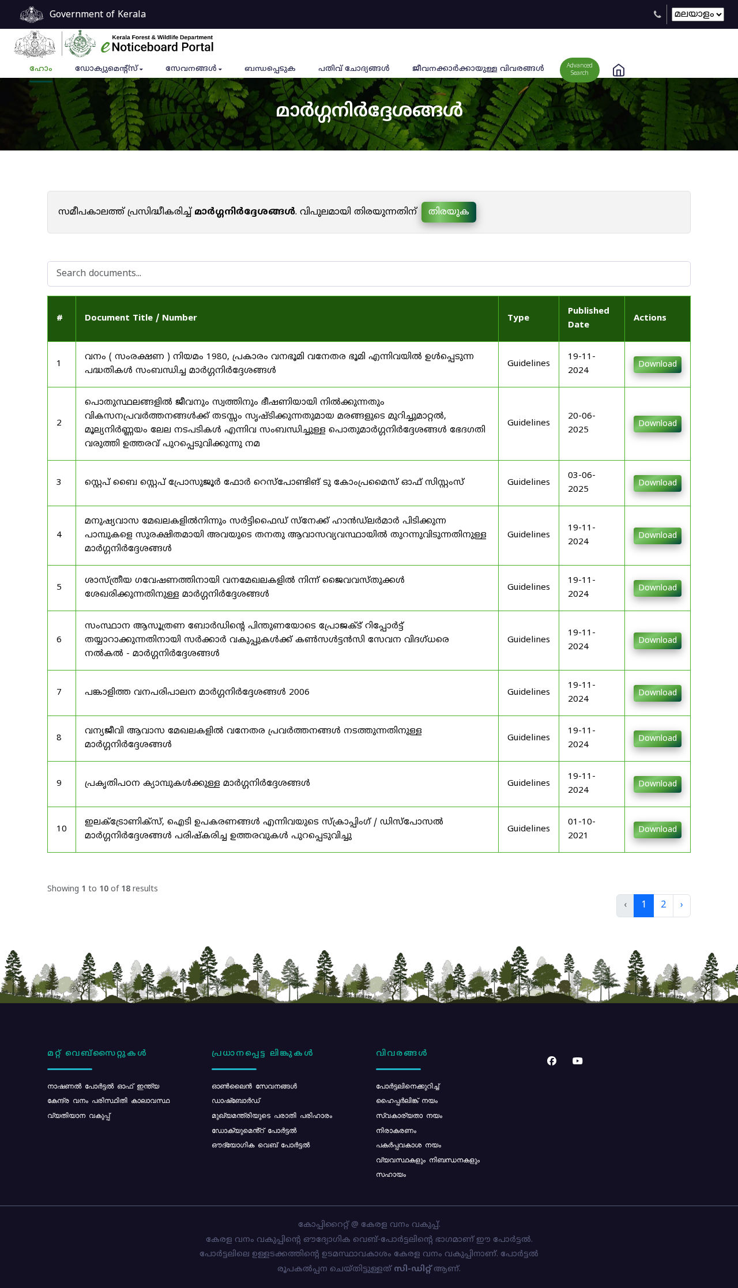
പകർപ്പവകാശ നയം (408, 1144)
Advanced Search (580, 69)
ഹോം (40, 69)
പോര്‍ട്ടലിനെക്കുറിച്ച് (407, 1085)
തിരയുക (448, 212)
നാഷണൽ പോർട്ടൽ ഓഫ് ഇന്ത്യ (103, 1085)
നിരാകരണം (396, 1130)
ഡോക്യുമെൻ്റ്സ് (106, 69)
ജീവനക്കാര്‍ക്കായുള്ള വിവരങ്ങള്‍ (478, 69)
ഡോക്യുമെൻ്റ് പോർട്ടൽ (254, 1130)
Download (657, 365)
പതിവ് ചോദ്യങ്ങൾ (354, 69)
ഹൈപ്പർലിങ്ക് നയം (407, 1100)
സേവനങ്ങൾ (191, 69)
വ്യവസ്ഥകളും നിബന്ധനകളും (428, 1159)
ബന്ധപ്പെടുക (270, 69)
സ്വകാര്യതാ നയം (409, 1115)
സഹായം (391, 1173)
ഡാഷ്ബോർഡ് (235, 1100)
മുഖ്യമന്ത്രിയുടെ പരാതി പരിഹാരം (272, 1115)
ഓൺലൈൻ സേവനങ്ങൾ (254, 1085)
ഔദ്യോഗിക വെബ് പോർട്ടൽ (261, 1144)
